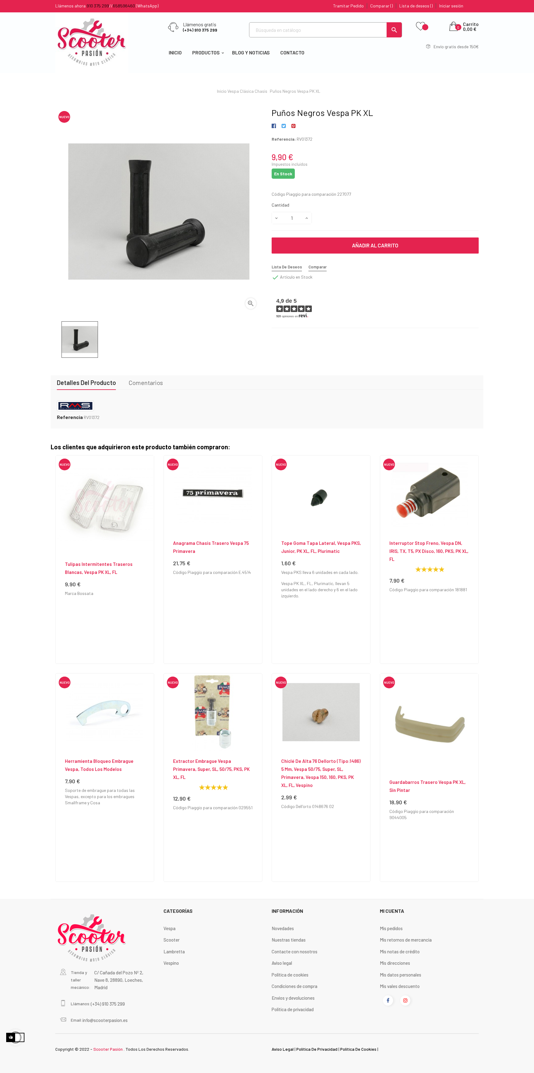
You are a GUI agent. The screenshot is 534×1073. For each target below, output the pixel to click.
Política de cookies (290, 974)
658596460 (124, 5)
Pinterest (293, 126)
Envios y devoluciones (293, 998)
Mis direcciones (395, 963)
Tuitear (283, 126)
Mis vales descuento (400, 986)
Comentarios (146, 382)
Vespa (169, 928)
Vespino (171, 963)
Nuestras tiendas (289, 940)
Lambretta (174, 951)
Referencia (70, 417)
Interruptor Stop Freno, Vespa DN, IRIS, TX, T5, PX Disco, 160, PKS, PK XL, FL (428, 551)
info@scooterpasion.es (105, 1020)
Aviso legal (282, 963)
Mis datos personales (400, 974)
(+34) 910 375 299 (200, 29)
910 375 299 (98, 5)
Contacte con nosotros (294, 951)
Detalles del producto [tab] (86, 382)
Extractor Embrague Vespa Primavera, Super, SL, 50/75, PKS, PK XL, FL (211, 769)
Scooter (171, 940)
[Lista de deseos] (420, 27)
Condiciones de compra (294, 986)
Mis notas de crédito (400, 951)
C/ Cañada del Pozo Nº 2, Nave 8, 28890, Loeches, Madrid (118, 980)
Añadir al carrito (375, 245)
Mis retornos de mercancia (406, 940)
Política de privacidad (293, 1009)
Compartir (275, 126)
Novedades (283, 928)
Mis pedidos (391, 928)
